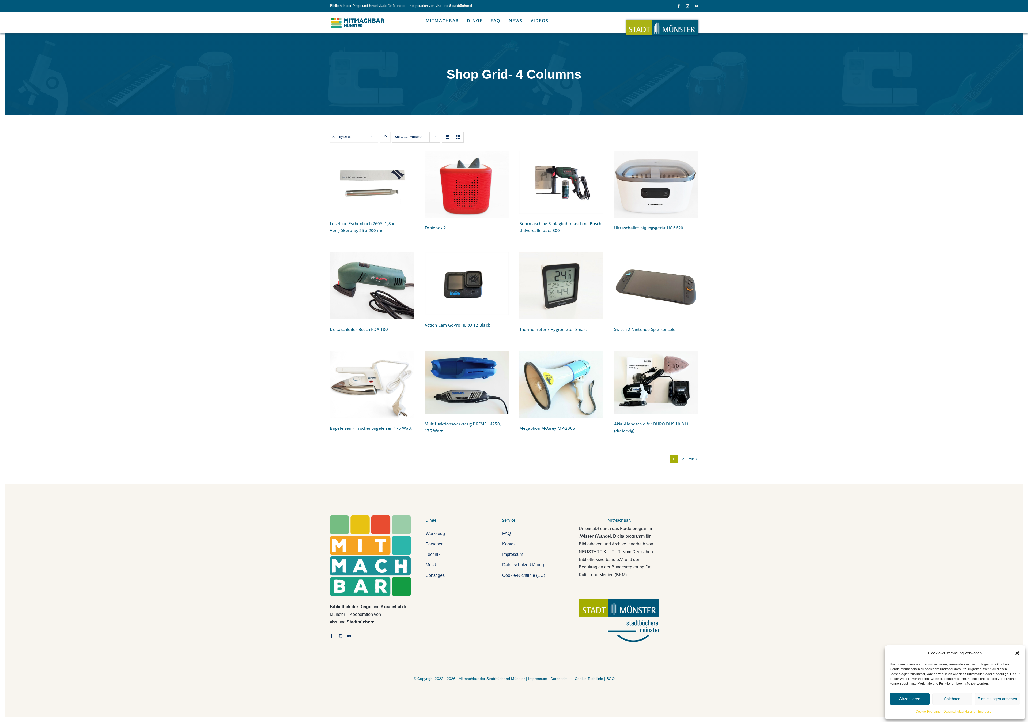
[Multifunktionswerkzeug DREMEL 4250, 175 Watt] (467, 382)
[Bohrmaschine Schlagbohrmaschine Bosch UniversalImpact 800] (561, 182)
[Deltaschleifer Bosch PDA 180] (372, 285)
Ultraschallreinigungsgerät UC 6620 (648, 227)
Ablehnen (952, 699)
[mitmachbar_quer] (358, 18)
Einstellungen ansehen (997, 699)
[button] (1017, 653)
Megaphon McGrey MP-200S (547, 428)
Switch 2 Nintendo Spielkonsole (645, 329)
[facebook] (679, 6)
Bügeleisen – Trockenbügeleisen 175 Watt (371, 428)
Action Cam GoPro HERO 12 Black (457, 325)
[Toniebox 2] (467, 184)
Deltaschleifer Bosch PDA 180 (359, 329)
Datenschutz (561, 678)
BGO (610, 678)
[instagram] (687, 6)
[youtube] (696, 6)
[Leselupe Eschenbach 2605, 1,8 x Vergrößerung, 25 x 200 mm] (372, 182)
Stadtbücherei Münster (505, 678)
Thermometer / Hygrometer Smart (553, 329)
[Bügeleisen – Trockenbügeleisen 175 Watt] (372, 384)
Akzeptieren (909, 699)
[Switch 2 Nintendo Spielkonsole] (656, 285)
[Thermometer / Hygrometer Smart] (561, 285)
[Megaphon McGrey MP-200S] (561, 384)
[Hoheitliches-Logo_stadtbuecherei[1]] (619, 601)
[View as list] (458, 137)
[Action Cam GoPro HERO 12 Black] (467, 283)
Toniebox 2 (435, 227)
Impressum (986, 711)
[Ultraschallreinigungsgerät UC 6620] (656, 184)
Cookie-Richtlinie (928, 711)
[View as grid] (447, 137)
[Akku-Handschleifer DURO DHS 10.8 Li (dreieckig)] (656, 382)
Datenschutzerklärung (959, 711)
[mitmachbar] (370, 517)
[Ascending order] (385, 137)
